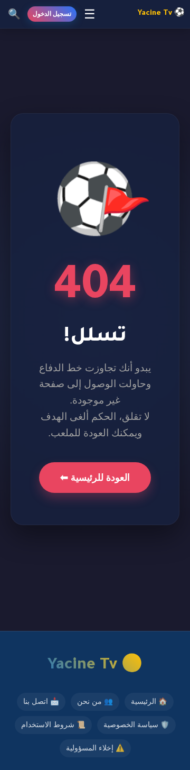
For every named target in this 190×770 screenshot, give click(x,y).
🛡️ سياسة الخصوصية (136, 725)
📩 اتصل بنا (41, 701)
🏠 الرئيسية (149, 701)
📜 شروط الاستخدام (53, 725)
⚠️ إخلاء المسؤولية (95, 748)
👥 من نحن (95, 701)
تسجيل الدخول (52, 13)
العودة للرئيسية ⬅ (95, 477)
